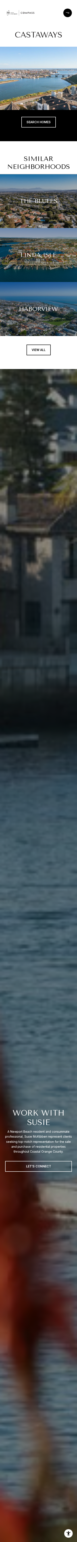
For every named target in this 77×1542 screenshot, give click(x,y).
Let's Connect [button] (38, 1166)
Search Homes (39, 122)
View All (39, 350)
